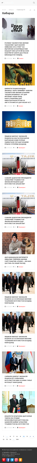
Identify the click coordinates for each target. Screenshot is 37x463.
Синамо (21, 58)
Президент (21, 147)
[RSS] (30, 10)
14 (10, 439)
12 (3, 439)
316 (17, 439)
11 (27, 436)
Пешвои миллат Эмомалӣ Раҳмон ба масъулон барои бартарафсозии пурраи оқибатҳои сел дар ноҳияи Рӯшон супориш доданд (17, 140)
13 (7, 439)
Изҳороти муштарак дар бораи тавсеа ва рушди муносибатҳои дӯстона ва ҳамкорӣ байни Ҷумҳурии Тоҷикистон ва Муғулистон (18, 420)
